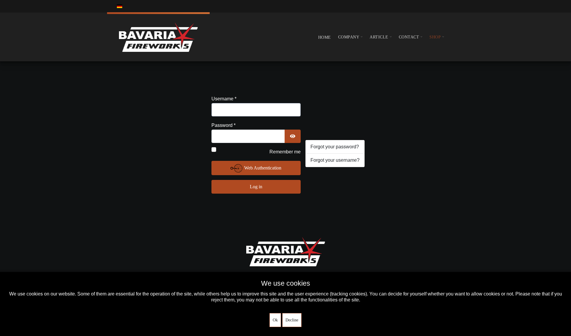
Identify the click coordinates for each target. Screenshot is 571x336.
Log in (256, 186)
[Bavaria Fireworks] (158, 37)
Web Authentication (262, 167)
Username (223, 98)
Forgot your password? (334, 146)
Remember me (285, 151)
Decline (292, 320)
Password (223, 125)
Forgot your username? (335, 160)
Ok (275, 320)
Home (324, 37)
